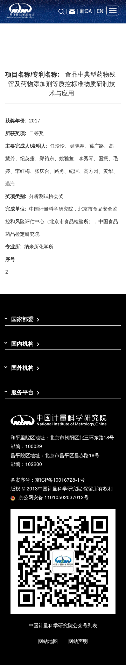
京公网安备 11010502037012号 (54, 497)
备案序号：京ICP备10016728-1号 (47, 479)
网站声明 (78, 640)
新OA (86, 10)
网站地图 (48, 640)
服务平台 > (25, 392)
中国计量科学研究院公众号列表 (63, 625)
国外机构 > (25, 367)
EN (100, 10)
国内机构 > (25, 343)
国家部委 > (25, 319)
